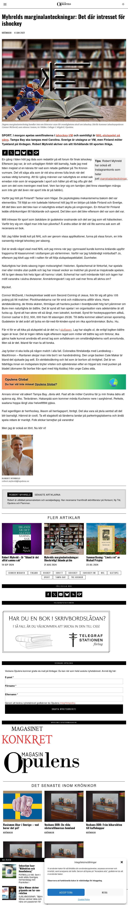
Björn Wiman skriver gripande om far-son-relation (30, 890)
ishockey (73, 573)
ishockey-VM (64, 135)
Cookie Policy (84, 899)
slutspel (114, 573)
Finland (34, 573)
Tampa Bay (60, 577)
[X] (11, 153)
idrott (59, 573)
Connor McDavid (16, 573)
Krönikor (7, 32)
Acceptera (66, 892)
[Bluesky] (24, 153)
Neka (105, 892)
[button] (121, 862)
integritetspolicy (67, 702)
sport (47, 577)
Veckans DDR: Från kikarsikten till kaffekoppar (104, 826)
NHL (103, 573)
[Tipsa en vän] (17, 153)
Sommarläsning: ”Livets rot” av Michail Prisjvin (103, 559)
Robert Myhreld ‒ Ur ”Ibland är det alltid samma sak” (20, 559)
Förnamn (10, 685)
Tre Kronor (77, 577)
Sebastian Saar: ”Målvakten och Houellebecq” (27, 868)
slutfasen (66, 329)
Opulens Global (45, 384)
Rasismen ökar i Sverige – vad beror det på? (21, 826)
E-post (9, 677)
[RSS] (30, 153)
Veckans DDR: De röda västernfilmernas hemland (59, 826)
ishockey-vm (89, 573)
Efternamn (11, 694)
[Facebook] (5, 153)
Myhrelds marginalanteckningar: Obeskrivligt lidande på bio (61, 559)
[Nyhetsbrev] (36, 153)
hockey (47, 573)
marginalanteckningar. (114, 178)
